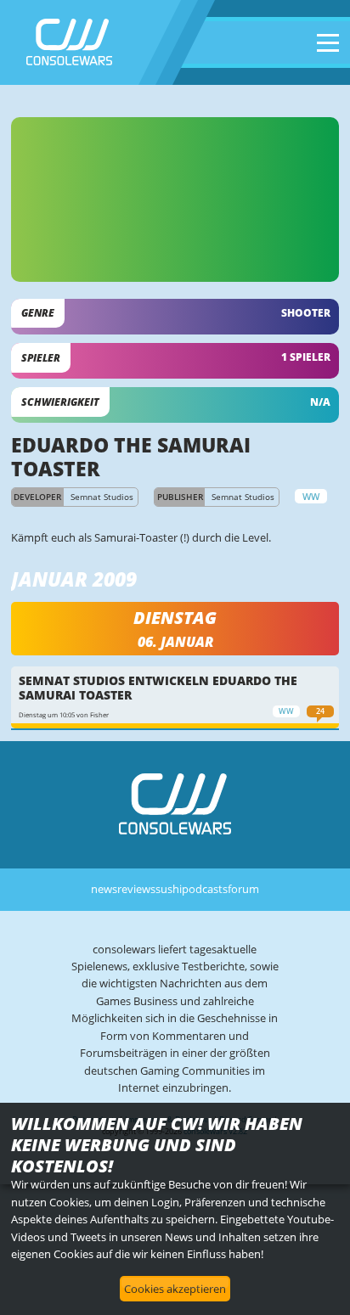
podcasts (205, 888)
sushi (168, 888)
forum (243, 888)
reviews (136, 888)
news (104, 888)
